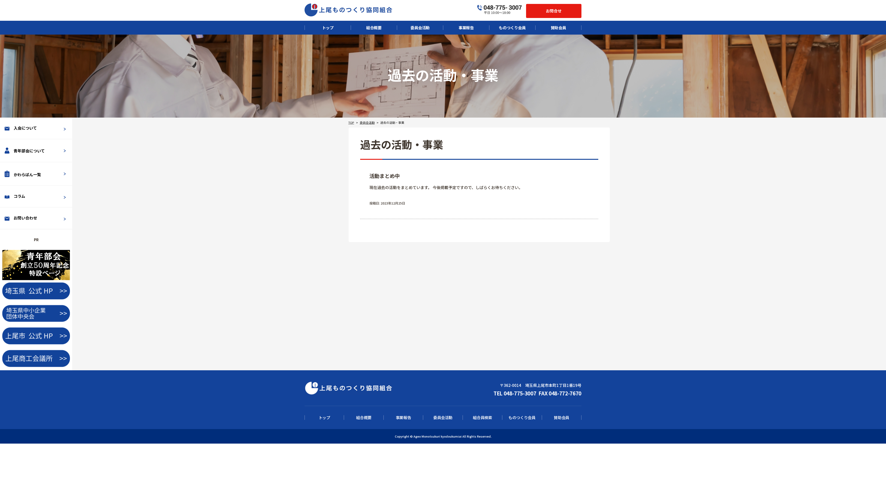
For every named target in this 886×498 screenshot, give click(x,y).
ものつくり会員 (512, 27)
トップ (328, 27)
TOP (351, 122)
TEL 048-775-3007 (515, 393)
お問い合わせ (25, 218)
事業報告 (466, 27)
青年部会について (29, 151)
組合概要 (374, 27)
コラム (19, 196)
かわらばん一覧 (27, 174)
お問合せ (554, 11)
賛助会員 (558, 27)
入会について (25, 128)
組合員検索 (482, 417)
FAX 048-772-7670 (560, 393)
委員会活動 (420, 27)
